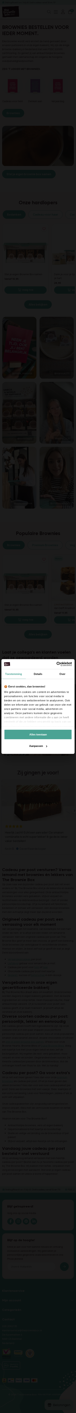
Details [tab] (38, 673)
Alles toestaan (38, 734)
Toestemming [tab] (13, 673)
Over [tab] (62, 673)
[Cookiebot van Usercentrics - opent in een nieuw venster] (56, 664)
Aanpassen (36, 745)
